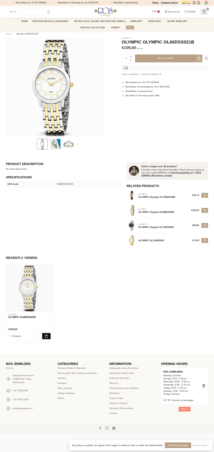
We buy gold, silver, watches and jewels (99, 21)
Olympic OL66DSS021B (27, 34)
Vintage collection (92, 27)
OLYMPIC (126, 38)
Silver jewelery (177, 21)
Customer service (169, 2)
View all (184, 409)
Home (24, 21)
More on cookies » (201, 445)
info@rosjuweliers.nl (22, 408)
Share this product (150, 74)
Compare (16, 336)
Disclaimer (114, 393)
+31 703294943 (20, 390)
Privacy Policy (116, 398)
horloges (154, 21)
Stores (155, 2)
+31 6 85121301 (21, 399)
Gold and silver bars (119, 378)
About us (113, 383)
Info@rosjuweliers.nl (182, 172)
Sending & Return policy (121, 408)
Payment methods (118, 403)
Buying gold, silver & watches (123, 368)
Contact (113, 413)
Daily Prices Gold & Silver (121, 373)
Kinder (115, 27)
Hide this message (178, 445)
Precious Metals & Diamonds (50, 21)
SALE (130, 27)
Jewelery (136, 21)
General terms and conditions (124, 388)
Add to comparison (130, 74)
